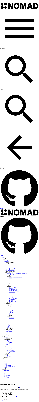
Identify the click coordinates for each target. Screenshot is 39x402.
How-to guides (4, 281)
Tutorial (3, 259)
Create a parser (8, 276)
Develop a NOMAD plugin (8, 272)
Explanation (4, 358)
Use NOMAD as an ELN (8, 266)
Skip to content (2, 1)
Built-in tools (8, 316)
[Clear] (0, 167)
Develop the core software (8, 329)
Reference (4, 369)
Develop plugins (7, 303)
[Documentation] (19, 8)
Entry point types (9, 306)
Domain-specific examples (6, 336)
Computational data (7, 339)
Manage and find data (7, 284)
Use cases (6, 354)
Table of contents (3, 379)
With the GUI (8, 286)
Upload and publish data (8, 263)
